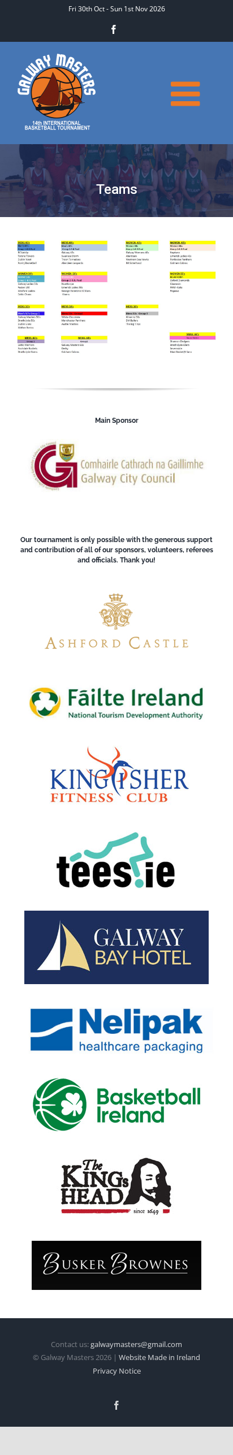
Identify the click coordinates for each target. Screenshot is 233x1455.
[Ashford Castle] (116, 585)
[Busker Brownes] (116, 1245)
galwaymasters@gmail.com (136, 1344)
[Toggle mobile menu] (188, 94)
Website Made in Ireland (159, 1357)
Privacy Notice (117, 1371)
